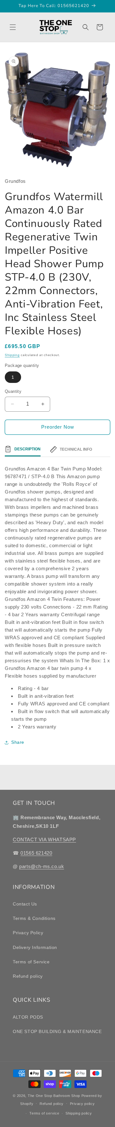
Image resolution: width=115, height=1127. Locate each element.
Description (27, 449)
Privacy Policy (28, 932)
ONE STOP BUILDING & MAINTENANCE (57, 1031)
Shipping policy (78, 1113)
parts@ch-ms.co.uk (41, 866)
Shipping (12, 355)
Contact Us (25, 903)
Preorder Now (57, 427)
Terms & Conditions (34, 918)
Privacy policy (82, 1104)
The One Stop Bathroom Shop (54, 1096)
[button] (13, 27)
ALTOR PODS (28, 1017)
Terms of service (44, 1113)
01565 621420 (36, 853)
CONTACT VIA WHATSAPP (44, 839)
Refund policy (28, 976)
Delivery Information (35, 947)
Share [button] (17, 742)
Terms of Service (31, 961)
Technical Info (76, 449)
